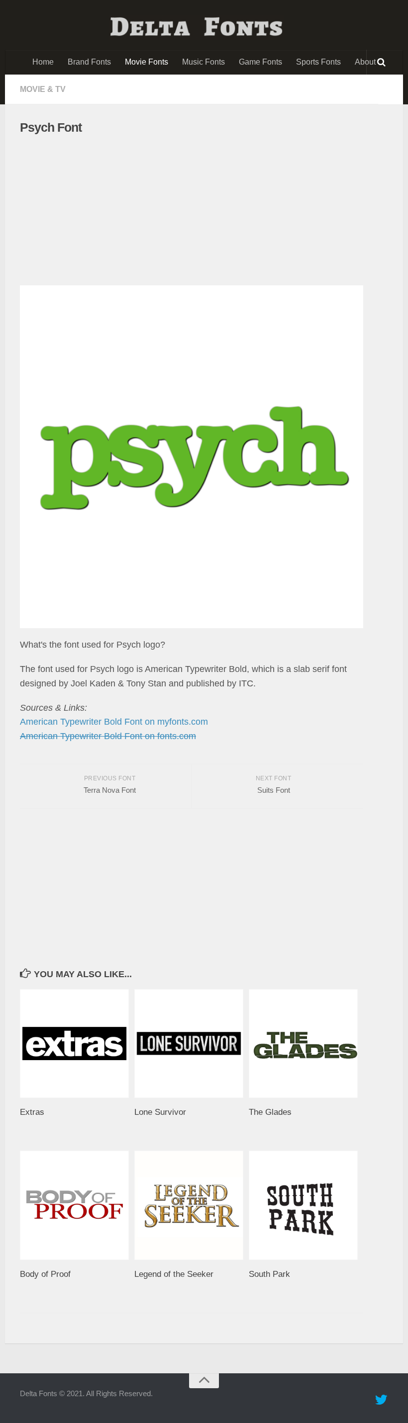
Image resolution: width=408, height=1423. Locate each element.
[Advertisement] (183, 210)
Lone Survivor (160, 1112)
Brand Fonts (89, 62)
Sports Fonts (318, 62)
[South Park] (306, 1205)
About (365, 62)
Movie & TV (43, 89)
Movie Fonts (146, 62)
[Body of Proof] (77, 1205)
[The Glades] (306, 1043)
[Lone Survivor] (191, 1043)
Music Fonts (203, 62)
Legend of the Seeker (173, 1274)
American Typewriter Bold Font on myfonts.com (114, 722)
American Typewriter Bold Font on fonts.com (108, 736)
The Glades (270, 1112)
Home (43, 62)
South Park (269, 1274)
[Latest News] (381, 1400)
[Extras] (77, 1043)
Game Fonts (260, 62)
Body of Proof (45, 1274)
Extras (32, 1112)
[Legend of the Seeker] (191, 1205)
